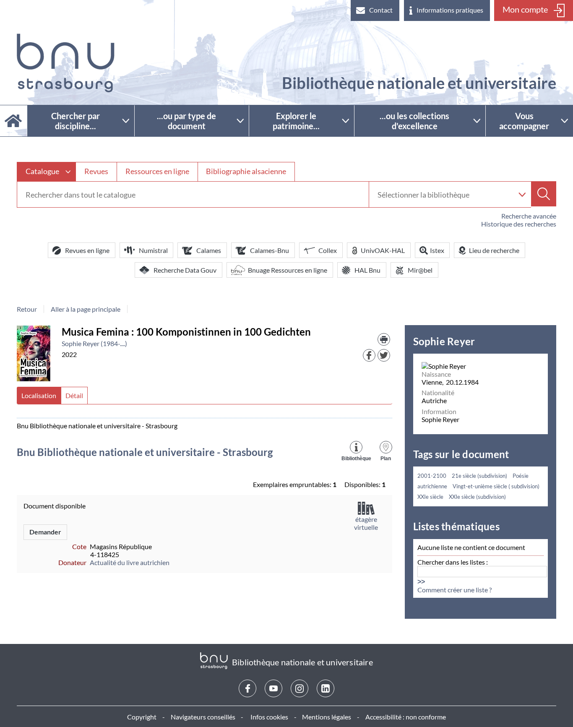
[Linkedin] (325, 688)
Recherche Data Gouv (185, 270)
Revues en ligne (87, 250)
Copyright (141, 717)
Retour (27, 309)
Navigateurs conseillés (203, 717)
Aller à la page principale (85, 309)
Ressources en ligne (157, 171)
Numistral (153, 250)
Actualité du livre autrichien (129, 562)
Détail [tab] (74, 395)
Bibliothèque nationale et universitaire (419, 82)
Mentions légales (326, 717)
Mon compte (525, 9)
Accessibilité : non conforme (405, 717)
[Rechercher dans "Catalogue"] (193, 195)
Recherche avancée (528, 216)
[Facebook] (247, 688)
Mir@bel (420, 270)
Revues (96, 171)
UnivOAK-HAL (383, 250)
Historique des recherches (518, 224)
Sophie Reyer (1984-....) (94, 343)
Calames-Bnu (269, 250)
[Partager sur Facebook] (369, 355)
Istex (437, 250)
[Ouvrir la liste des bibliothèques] (522, 194)
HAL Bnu (367, 270)
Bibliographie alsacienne (246, 171)
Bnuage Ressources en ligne (287, 270)
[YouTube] (273, 688)
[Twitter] (384, 355)
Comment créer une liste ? (454, 590)
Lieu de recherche (494, 250)
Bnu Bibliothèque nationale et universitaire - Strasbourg (145, 452)
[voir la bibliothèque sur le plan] (386, 446)
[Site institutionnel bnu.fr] (66, 63)
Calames (208, 250)
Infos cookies (269, 717)
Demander (45, 532)
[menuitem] (375, 10)
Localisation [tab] (38, 395)
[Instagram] (299, 688)
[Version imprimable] (384, 339)
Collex (327, 250)
